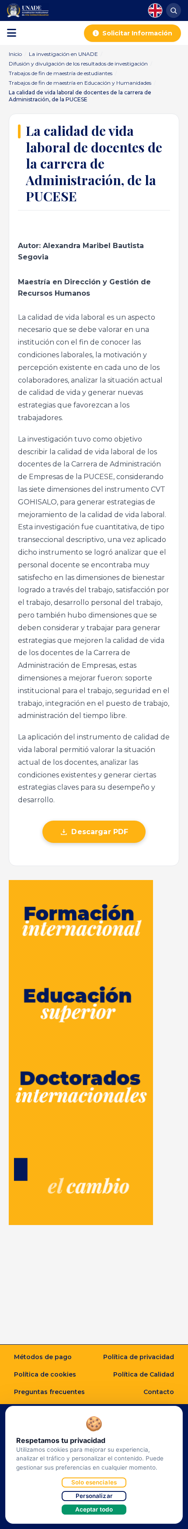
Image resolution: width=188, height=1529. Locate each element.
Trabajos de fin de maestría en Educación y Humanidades (80, 82)
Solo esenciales (94, 1482)
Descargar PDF (99, 832)
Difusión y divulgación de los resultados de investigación (78, 63)
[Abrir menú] (11, 33)
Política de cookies (45, 1374)
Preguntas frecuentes (49, 1392)
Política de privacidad (138, 1357)
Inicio (15, 54)
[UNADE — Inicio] (28, 10)
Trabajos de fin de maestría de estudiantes (60, 73)
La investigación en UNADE (63, 54)
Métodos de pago (43, 1357)
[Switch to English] (155, 10)
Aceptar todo (94, 1509)
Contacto (158, 1392)
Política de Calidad (143, 1374)
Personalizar (94, 1495)
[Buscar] (173, 10)
